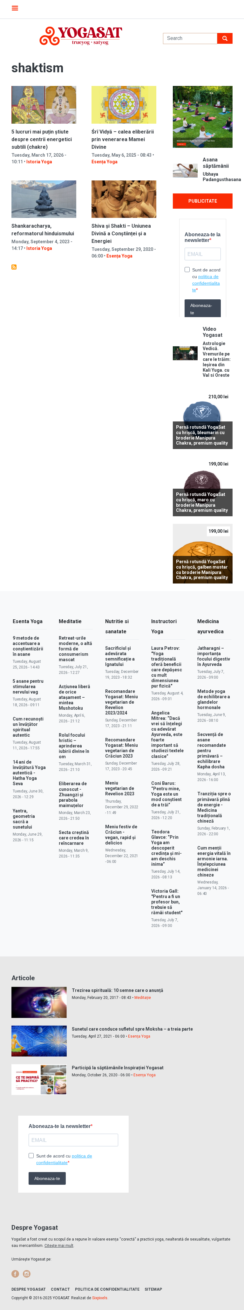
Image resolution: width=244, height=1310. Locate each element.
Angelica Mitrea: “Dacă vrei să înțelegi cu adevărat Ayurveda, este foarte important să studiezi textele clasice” (167, 734)
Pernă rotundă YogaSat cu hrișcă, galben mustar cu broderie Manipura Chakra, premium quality (202, 569)
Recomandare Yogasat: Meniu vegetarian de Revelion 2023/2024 (121, 702)
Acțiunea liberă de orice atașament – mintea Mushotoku (74, 697)
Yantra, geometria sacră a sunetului (24, 819)
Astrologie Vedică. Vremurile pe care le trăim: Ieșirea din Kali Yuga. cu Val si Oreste (217, 359)
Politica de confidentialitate (107, 1289)
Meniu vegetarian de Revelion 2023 (119, 788)
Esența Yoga (105, 161)
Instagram (26, 1274)
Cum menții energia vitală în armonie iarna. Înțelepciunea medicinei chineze (214, 861)
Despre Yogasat (28, 1289)
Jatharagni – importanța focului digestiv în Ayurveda (213, 656)
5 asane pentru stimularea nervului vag (28, 686)
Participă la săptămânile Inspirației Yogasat (118, 1067)
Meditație (142, 997)
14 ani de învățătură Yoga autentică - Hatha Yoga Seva (29, 772)
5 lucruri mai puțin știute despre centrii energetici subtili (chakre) (41, 139)
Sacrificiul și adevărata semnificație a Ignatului (120, 656)
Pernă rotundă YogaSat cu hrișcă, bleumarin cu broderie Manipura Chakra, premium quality (202, 435)
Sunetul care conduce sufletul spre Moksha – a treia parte (132, 1029)
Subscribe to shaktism (14, 267)
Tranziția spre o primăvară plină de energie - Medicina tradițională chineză (214, 807)
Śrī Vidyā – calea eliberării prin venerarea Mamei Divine (123, 139)
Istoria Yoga (39, 161)
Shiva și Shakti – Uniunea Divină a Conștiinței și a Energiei (121, 233)
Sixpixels (99, 1298)
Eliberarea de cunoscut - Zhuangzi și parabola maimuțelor (73, 794)
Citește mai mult (58, 1245)
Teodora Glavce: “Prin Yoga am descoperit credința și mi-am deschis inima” (166, 848)
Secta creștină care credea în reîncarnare (74, 838)
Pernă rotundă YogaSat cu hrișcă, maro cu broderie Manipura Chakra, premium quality (202, 502)
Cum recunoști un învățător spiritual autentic (28, 727)
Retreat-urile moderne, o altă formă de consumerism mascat (75, 648)
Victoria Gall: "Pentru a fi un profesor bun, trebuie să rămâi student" (166, 902)
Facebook (15, 1274)
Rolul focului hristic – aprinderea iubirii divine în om (74, 746)
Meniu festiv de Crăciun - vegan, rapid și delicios (121, 834)
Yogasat (80, 36)
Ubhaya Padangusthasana (218, 177)
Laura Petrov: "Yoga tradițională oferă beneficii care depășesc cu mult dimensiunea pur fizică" (166, 667)
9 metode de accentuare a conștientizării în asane (28, 646)
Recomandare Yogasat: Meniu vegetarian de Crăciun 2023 (121, 748)
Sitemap (153, 1289)
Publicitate (202, 201)
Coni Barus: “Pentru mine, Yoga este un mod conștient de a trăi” (166, 794)
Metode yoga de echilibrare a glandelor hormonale (213, 699)
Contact (60, 1289)
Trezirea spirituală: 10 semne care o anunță (117, 990)
